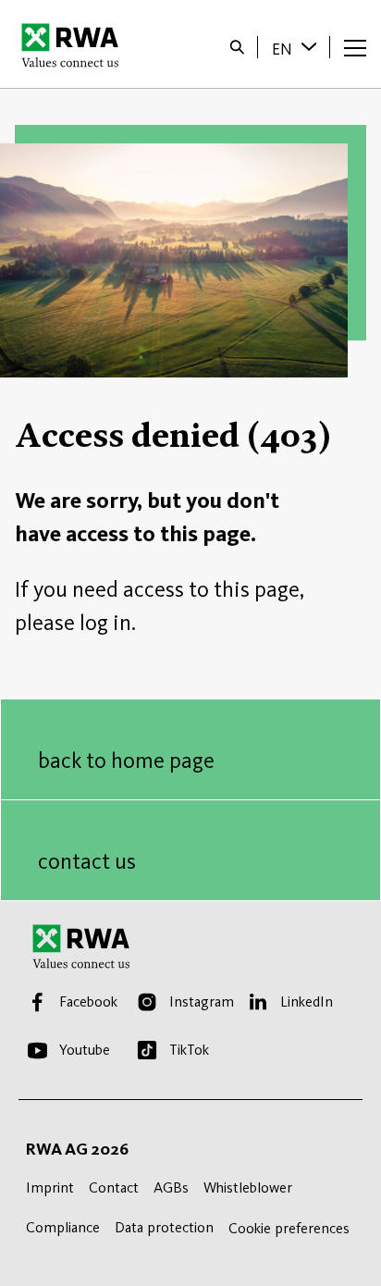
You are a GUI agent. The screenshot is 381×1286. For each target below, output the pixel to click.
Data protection (164, 1227)
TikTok (189, 1049)
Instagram (201, 1001)
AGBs (171, 1187)
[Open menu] (355, 47)
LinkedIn (306, 1001)
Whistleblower (247, 1187)
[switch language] (311, 46)
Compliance (63, 1227)
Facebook (88, 1001)
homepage (75, 44)
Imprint (50, 1187)
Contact (114, 1187)
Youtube (84, 1049)
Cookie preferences (289, 1228)
